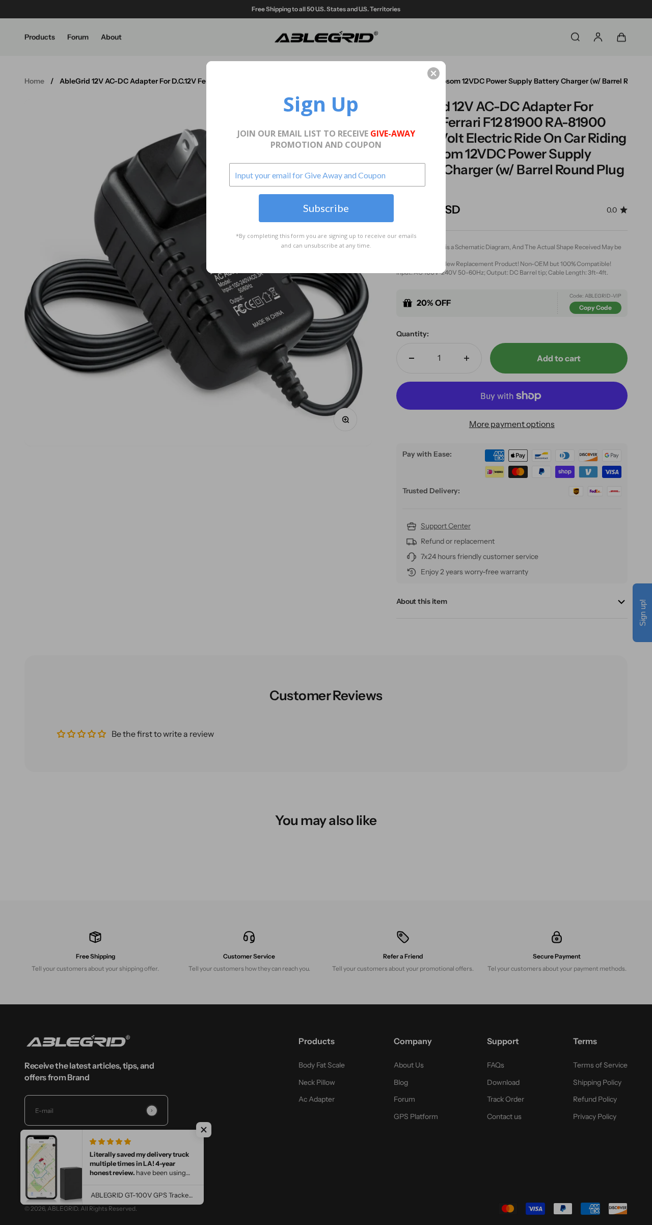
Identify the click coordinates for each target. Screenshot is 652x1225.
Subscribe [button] (326, 208)
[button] (433, 73)
